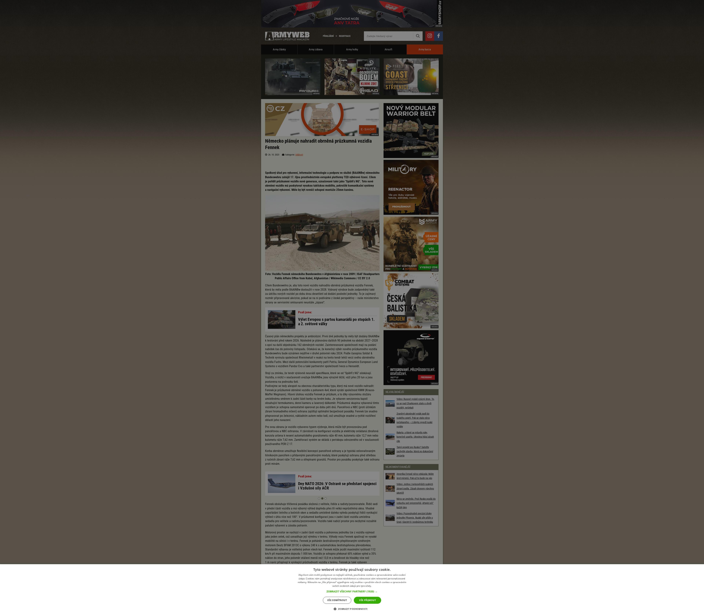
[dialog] (352, 590)
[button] (352, 591)
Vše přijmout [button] (367, 600)
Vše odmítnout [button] (337, 600)
